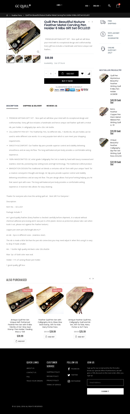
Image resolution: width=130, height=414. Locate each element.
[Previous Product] (88, 21)
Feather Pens (17, 15)
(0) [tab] (52, 106)
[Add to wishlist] (82, 73)
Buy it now (67, 81)
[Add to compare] (89, 73)
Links (59, 5)
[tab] (12, 106)
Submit (105, 391)
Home (7, 15)
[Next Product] (92, 21)
